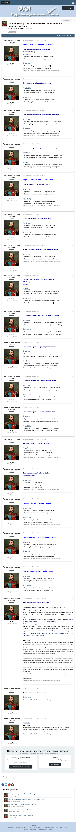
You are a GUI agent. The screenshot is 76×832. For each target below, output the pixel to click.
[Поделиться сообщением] (72, 40)
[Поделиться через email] (12, 784)
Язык (34, 825)
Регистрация (68, 8)
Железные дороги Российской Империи (20, 810)
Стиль (41, 825)
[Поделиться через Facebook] (2, 784)
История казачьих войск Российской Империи (22, 804)
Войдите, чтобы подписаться (11, 20)
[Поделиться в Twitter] (6, 784)
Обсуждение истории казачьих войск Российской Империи (26, 799)
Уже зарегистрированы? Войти (50, 8)
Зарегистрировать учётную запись (21, 767)
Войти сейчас (55, 764)
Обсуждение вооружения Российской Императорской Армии (26, 794)
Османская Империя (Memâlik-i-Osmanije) (20, 815)
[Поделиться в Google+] (9, 784)
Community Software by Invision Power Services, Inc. (38, 829)
